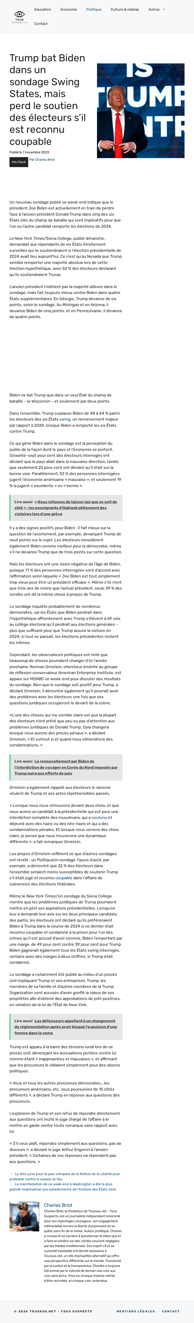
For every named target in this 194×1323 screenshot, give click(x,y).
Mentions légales (136, 1311)
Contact (41, 24)
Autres (154, 9)
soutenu (99, 817)
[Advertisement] (66, 359)
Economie (69, 9)
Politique (93, 9)
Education (42, 9)
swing (65, 419)
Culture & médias (125, 9)
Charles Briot (45, 160)
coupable (63, 877)
